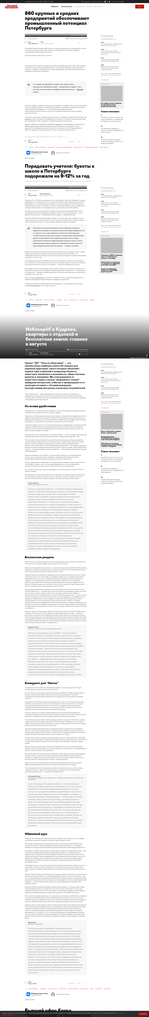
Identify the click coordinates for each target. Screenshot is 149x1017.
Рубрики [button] (55, 6)
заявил (58, 124)
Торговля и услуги (73, 300)
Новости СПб (51, 147)
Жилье (91, 989)
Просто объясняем (33, 989)
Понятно (143, 1014)
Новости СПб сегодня (40, 147)
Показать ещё (105, 80)
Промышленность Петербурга (64, 147)
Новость (31, 147)
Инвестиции (107, 989)
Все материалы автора (47, 43)
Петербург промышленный (91, 147)
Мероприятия (80, 6)
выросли (28, 119)
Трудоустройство (104, 147)
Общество (92, 300)
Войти (140, 6)
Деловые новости (83, 300)
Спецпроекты (43, 989)
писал (34, 105)
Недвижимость (84, 989)
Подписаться (87, 1)
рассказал (80, 89)
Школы (65, 300)
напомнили (39, 277)
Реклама (89, 6)
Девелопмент (98, 989)
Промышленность (78, 147)
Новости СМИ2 (29, 158)
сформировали (35, 285)
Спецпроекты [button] (67, 6)
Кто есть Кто (98, 6)
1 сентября (59, 300)
